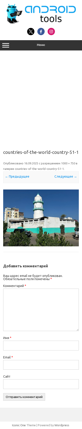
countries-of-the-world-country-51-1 (39, 168)
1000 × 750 (68, 163)
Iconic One (19, 425)
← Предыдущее (17, 176)
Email (8, 357)
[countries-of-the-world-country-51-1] (41, 217)
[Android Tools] (41, 23)
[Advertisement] (41, 98)
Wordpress (61, 425)
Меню (41, 45)
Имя (7, 338)
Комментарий (14, 286)
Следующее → (65, 176)
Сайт (6, 376)
